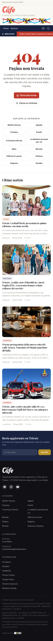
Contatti (5, 566)
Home (6, 28)
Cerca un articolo (28, 103)
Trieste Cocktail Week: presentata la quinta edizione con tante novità (24, 225)
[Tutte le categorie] (43, 28)
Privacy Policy (8, 575)
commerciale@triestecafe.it (14, 549)
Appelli (39, 125)
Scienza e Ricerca (35, 526)
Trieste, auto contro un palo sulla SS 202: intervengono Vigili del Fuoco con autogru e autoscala (25, 409)
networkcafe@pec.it (40, 615)
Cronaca (14, 132)
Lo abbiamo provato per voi (39, 140)
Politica (39, 156)
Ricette (39, 163)
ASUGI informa (14, 125)
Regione (14, 163)
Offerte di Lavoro (14, 156)
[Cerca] (48, 28)
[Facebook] (4, 486)
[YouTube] (17, 486)
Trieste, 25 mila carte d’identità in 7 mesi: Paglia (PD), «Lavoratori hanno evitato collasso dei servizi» (23, 285)
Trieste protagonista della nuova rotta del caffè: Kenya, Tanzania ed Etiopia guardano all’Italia (24, 347)
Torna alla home (28, 95)
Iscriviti (44, 452)
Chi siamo (6, 562)
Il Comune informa (14, 140)
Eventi (39, 132)
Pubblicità (6, 570)
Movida (39, 149)
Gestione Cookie (9, 588)
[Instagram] (11, 486)
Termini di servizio (10, 584)
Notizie (14, 28)
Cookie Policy (8, 579)
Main (14, 149)
